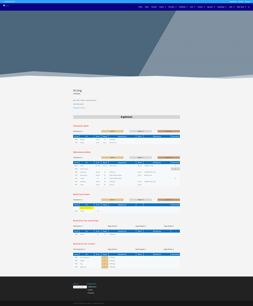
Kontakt (240, 1)
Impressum (233, 1)
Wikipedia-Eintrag (79, 108)
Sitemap (247, 1)
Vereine (200, 7)
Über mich (240, 7)
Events (161, 7)
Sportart (210, 7)
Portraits (171, 7)
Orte (191, 7)
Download (221, 7)
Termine (154, 7)
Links (230, 7)
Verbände (182, 7)
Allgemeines (92, 287)
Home (140, 7)
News (147, 7)
